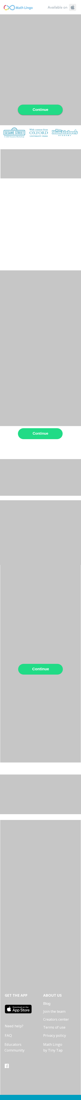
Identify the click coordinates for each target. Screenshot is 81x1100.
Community (14, 1050)
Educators (13, 1044)
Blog (46, 1004)
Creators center (56, 1019)
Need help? (14, 1025)
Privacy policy (54, 1035)
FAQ (8, 1035)
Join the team (54, 1011)
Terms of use (54, 1027)
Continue (40, 110)
